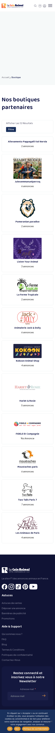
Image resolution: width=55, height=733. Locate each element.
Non (17, 729)
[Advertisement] (27, 46)
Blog (4, 644)
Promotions (8, 618)
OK (9, 729)
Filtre (11, 129)
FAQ (4, 639)
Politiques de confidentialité (17, 654)
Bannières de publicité (14, 613)
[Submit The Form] (44, 691)
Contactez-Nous (11, 659)
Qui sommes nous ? (12, 633)
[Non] (51, 721)
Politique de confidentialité (35, 729)
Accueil (5, 77)
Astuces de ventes (12, 602)
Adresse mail (27, 689)
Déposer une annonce (13, 608)
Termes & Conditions (13, 649)
